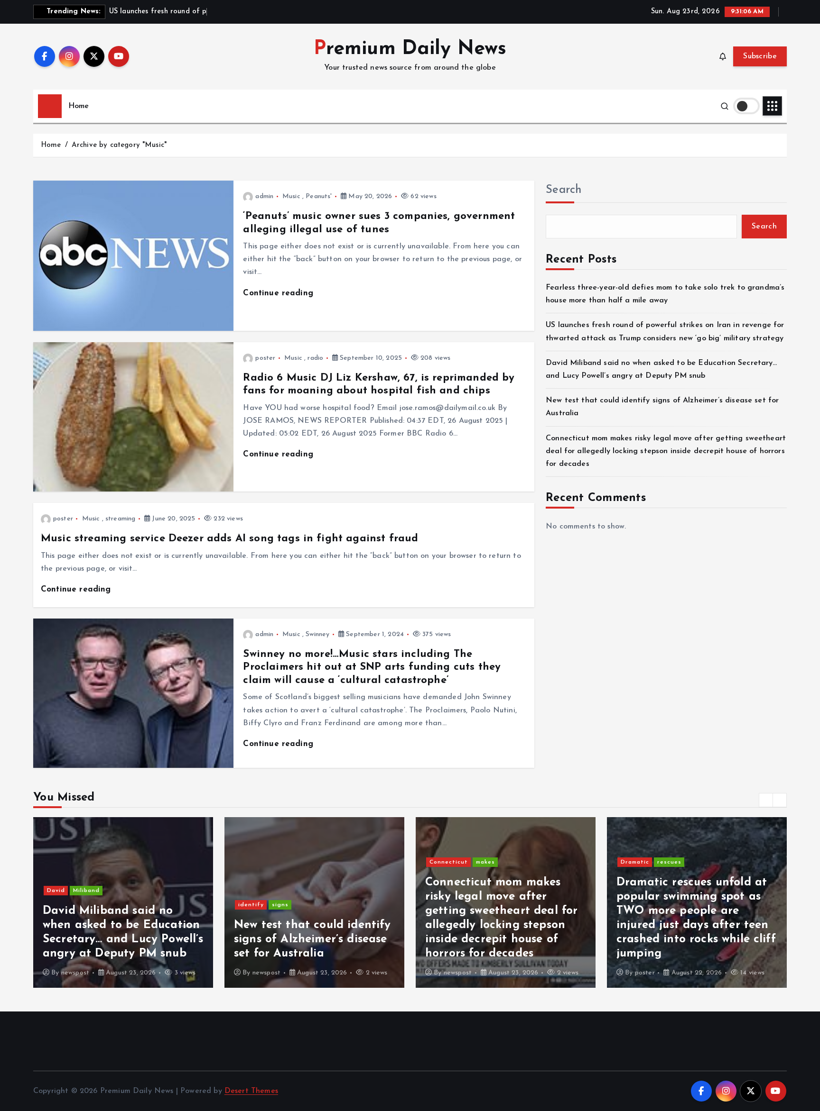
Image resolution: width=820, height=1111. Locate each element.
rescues (669, 862)
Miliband (86, 890)
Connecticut (448, 862)
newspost (75, 972)
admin (264, 196)
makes (485, 862)
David (56, 890)
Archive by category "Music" (119, 145)
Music (291, 196)
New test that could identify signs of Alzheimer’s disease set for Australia (312, 939)
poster (265, 358)
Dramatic (635, 862)
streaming (120, 518)
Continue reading (279, 293)
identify (251, 905)
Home (78, 106)
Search (564, 190)
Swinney (317, 634)
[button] (766, 800)
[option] (123, 902)
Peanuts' (319, 196)
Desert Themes (251, 1091)
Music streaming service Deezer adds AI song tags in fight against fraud (229, 538)
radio (315, 358)
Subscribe (760, 56)
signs (280, 905)
